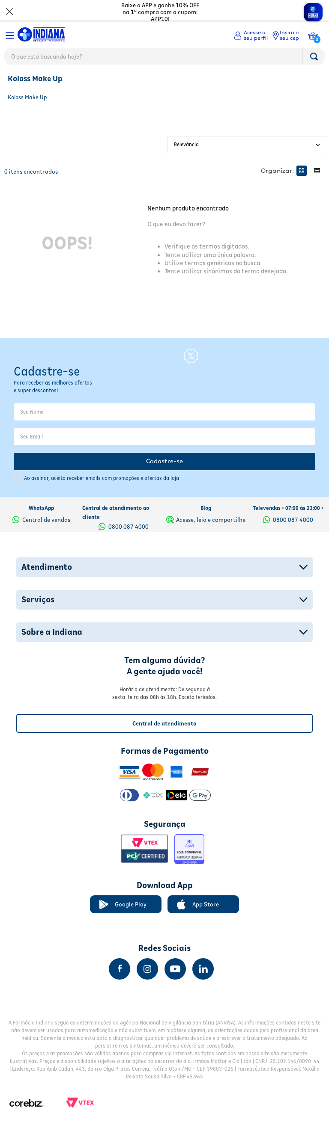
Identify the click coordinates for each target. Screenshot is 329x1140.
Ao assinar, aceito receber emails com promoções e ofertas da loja (101, 478)
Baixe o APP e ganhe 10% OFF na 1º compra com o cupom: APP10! (160, 12)
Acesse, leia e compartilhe (210, 519)
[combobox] (164, 58)
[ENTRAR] (250, 35)
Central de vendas (46, 519)
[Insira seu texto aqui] (119, 969)
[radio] (301, 171)
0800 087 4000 (128, 526)
